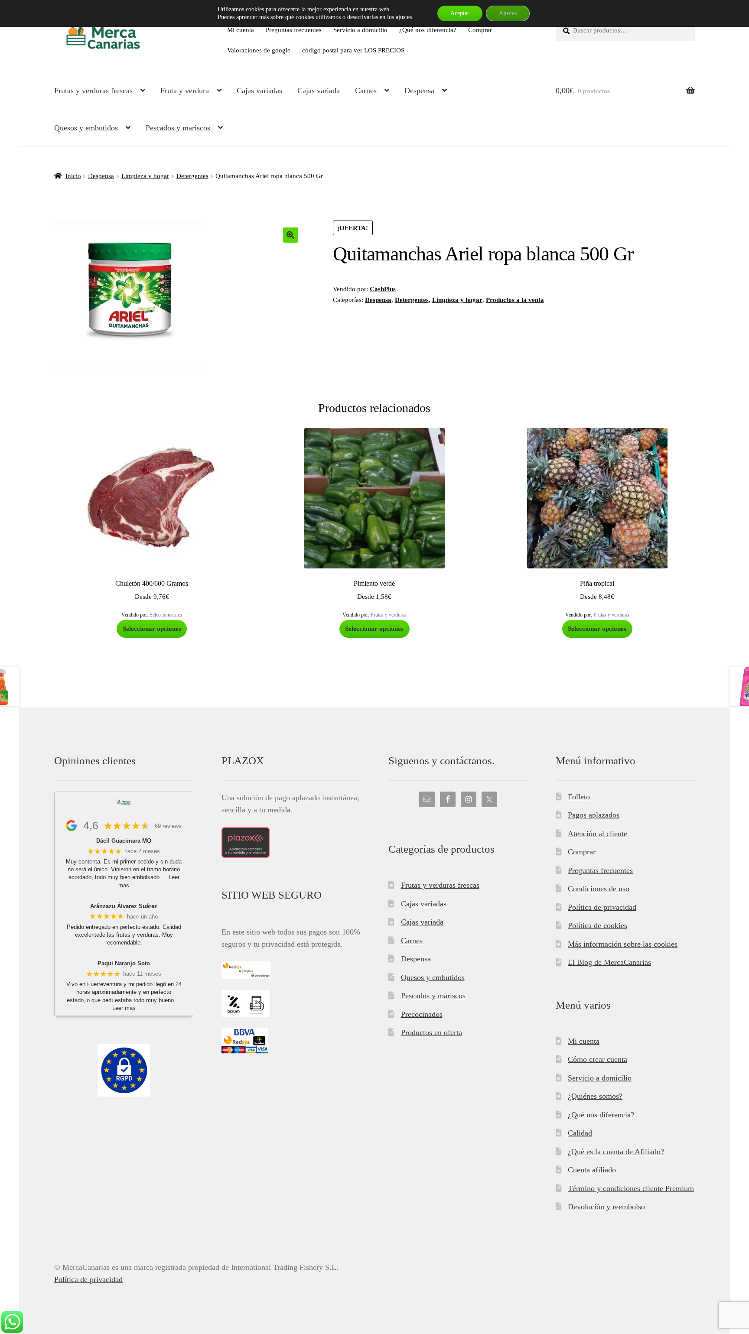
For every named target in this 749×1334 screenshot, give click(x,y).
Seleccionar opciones (152, 628)
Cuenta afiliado (592, 1169)
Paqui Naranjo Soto (124, 963)
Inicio (73, 175)
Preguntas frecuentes (294, 29)
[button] (290, 235)
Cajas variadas (259, 90)
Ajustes (508, 13)
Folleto (579, 796)
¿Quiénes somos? (595, 1096)
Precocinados (422, 1014)
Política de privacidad (602, 907)
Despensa (419, 90)
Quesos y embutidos (86, 127)
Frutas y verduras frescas (93, 90)
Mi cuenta (240, 29)
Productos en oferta (431, 1032)
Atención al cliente (597, 833)
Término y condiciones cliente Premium (631, 1188)
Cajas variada (318, 90)
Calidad (580, 1133)
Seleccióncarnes (166, 614)
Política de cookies (597, 925)
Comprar (480, 29)
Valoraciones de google (258, 50)
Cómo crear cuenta (597, 1059)
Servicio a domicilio (360, 29)
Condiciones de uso (598, 888)
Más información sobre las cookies (622, 944)
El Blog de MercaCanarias (609, 962)
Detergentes (192, 175)
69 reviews (168, 826)
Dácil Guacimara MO (123, 840)
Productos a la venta (515, 299)
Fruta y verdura (184, 90)
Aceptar (459, 13)
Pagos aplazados (593, 815)
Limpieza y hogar (145, 175)
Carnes (366, 90)
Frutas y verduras (389, 614)
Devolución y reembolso (606, 1206)
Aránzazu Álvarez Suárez (123, 906)
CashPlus (383, 288)
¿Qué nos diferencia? (427, 29)
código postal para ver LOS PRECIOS (353, 50)
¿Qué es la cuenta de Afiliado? (616, 1151)
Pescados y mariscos (178, 127)
